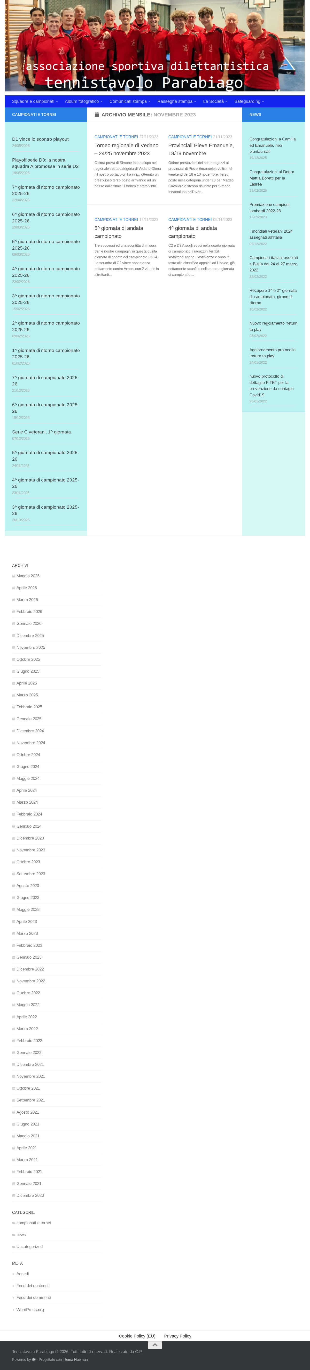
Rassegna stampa (175, 101)
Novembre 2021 (30, 1076)
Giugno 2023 (27, 897)
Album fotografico (82, 101)
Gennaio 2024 (28, 826)
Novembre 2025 (30, 647)
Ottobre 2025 (28, 659)
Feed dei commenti (33, 1297)
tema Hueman (76, 1360)
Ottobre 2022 (28, 993)
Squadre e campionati (33, 101)
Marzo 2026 (27, 599)
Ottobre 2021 (28, 1088)
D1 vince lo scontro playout (40, 139)
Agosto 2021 (27, 1112)
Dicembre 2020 (30, 1195)
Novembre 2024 (30, 743)
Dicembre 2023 (30, 838)
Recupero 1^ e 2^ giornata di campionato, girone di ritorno (273, 296)
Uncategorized (29, 1246)
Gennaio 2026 (28, 623)
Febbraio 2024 (29, 814)
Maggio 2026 (27, 576)
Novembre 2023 (30, 850)
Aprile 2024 (26, 790)
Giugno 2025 (27, 671)
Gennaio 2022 (28, 1052)
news (21, 1234)
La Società (213, 101)
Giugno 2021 (27, 1124)
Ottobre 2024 (28, 754)
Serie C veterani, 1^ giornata (41, 431)
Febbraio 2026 (29, 611)
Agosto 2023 (27, 885)
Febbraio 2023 (29, 945)
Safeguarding (247, 101)
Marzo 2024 (27, 802)
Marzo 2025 (27, 695)
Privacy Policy (177, 1336)
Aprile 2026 (26, 588)
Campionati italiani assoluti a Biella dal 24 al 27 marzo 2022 (273, 263)
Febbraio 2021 (29, 1171)
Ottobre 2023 (28, 862)
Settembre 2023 (30, 874)
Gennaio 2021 (28, 1183)
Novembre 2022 (30, 981)
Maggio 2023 (27, 909)
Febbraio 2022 (29, 1040)
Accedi (22, 1274)
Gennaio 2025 (28, 719)
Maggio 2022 (27, 1005)
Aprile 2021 (26, 1148)
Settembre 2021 (30, 1100)
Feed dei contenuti (33, 1285)
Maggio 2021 (27, 1136)
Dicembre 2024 (30, 731)
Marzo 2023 (27, 933)
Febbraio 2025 (29, 707)
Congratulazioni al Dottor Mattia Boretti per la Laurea (271, 178)
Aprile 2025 (26, 683)
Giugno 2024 (27, 766)
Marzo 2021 (27, 1160)
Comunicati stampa (128, 101)
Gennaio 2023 (28, 957)
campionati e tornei (116, 137)
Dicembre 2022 (30, 969)
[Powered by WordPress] (34, 1360)
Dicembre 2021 (30, 1064)
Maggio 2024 (27, 778)
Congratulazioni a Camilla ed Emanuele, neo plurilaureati (272, 145)
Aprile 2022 (26, 1017)
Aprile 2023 (26, 921)
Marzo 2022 (27, 1029)
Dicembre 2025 (30, 635)
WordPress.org (30, 1309)
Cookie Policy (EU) (137, 1336)
